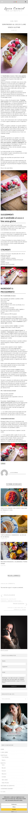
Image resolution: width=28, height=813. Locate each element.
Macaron (4, 773)
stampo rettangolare (6, 253)
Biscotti (4, 767)
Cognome (4, 666)
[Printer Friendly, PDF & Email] (3, 463)
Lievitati (4, 776)
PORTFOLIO (4, 755)
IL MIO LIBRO (4, 752)
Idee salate (5, 779)
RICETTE (3, 763)
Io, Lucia (3, 791)
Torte (16, 21)
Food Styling (5, 757)
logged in (10, 587)
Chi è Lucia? (4, 650)
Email (3, 672)
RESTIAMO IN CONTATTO (7, 785)
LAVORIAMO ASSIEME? (7, 788)
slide (11, 21)
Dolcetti (4, 770)
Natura (3, 760)
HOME (2, 749)
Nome (3, 661)
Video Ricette (5, 782)
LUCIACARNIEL (14, 472)
